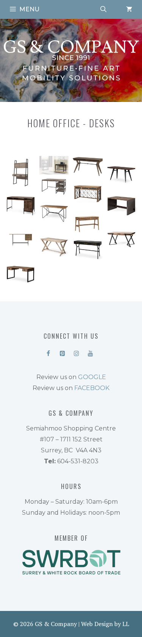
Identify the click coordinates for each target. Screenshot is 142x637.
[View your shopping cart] (129, 9)
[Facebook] (48, 352)
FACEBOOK (91, 388)
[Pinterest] (62, 352)
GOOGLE (92, 377)
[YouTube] (90, 352)
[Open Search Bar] (103, 9)
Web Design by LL (105, 624)
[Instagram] (76, 352)
